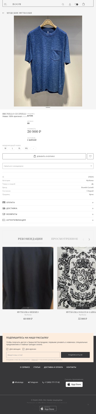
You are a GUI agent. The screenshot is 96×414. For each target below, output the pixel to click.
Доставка (11, 208)
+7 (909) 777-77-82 (52, 382)
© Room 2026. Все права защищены (46, 400)
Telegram (34, 382)
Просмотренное (64, 239)
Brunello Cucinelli (14, 114)
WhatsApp (19, 382)
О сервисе (25, 367)
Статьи (37, 367)
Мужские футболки (19, 13)
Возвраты (11, 214)
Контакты (71, 367)
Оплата (10, 202)
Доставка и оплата (53, 367)
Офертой (35, 360)
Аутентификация (16, 220)
